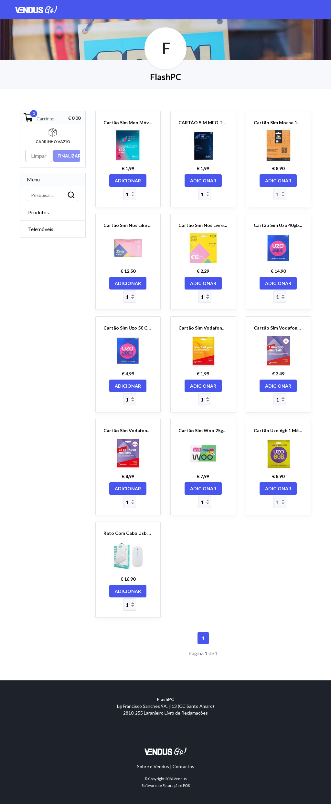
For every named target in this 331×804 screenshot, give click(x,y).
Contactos (183, 766)
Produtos (38, 212)
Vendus (180, 779)
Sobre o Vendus (153, 766)
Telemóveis (40, 229)
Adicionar (128, 180)
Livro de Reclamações (186, 713)
